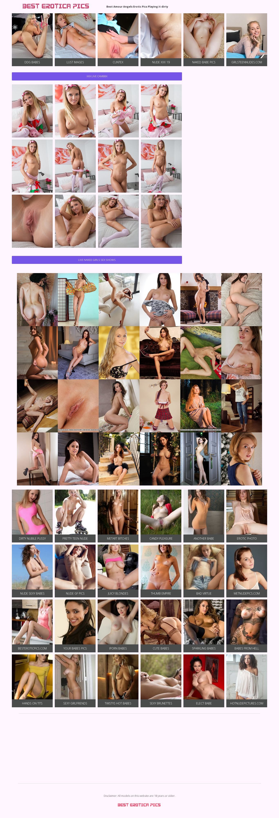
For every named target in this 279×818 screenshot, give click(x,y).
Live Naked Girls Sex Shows (97, 260)
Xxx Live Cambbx (97, 76)
